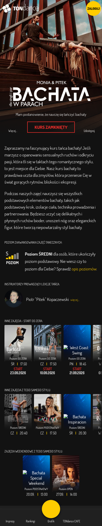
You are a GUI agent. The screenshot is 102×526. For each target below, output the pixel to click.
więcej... (75, 300)
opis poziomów (84, 268)
